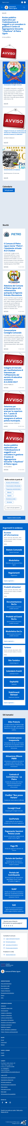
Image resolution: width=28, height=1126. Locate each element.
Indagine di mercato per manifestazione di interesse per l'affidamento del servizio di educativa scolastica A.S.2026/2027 (15, 132)
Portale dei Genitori (14, 858)
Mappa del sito (4, 1112)
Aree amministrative (6, 983)
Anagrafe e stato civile (6, 1008)
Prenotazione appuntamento (8, 1077)
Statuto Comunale (14, 550)
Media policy (19, 1110)
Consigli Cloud (14, 808)
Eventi (2, 1053)
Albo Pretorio (14, 722)
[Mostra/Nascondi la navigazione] (2, 7)
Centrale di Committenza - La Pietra (14, 776)
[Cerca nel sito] (24, 7)
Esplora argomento (9, 581)
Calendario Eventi (14, 671)
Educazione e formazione (7, 1020)
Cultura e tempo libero (6, 1018)
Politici (2, 995)
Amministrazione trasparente (14, 739)
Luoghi (2, 1055)
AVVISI (6, 426)
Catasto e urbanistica (6, 1013)
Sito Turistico (14, 660)
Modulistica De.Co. (14, 631)
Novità (4, 13)
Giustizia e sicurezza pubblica (8, 1022)
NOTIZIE (6, 267)
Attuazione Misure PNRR (14, 757)
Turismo (7, 647)
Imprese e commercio (6, 1025)
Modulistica (14, 560)
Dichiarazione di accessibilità (8, 1094)
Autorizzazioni (4, 1011)
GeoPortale (14, 819)
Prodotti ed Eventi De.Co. (14, 617)
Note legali (3, 1092)
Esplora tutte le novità (14, 518)
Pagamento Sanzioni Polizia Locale (14, 832)
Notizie (2, 1045)
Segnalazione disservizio (7, 1080)
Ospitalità (14, 681)
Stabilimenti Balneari (14, 693)
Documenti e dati (5, 986)
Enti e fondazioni (5, 988)
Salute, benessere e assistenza (8, 1029)
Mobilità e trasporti (6, 1027)
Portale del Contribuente (14, 873)
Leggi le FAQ (4, 1075)
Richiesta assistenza (6, 1082)
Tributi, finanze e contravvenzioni (9, 1032)
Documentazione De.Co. (14, 603)
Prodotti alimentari (12, 587)
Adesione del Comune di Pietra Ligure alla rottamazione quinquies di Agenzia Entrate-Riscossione (13, 290)
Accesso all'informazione (11, 533)
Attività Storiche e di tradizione (12, 170)
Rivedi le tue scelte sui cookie (8, 1110)
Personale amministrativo (7, 993)
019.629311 (6, 1068)
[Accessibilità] (22, 2)
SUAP (14, 889)
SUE (14, 905)
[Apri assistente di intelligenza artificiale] (24, 1122)
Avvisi (2, 1040)
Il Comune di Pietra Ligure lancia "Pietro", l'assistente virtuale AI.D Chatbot (13, 247)
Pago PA (14, 846)
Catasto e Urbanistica (6, 1015)
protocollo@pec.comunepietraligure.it (10, 1072)
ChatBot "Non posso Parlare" (14, 796)
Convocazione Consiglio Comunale (13, 85)
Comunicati (4, 1042)
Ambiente (3, 1006)
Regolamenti (14, 573)
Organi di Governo (5, 991)
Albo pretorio (4, 1087)
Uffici (2, 998)
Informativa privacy (6, 1089)
